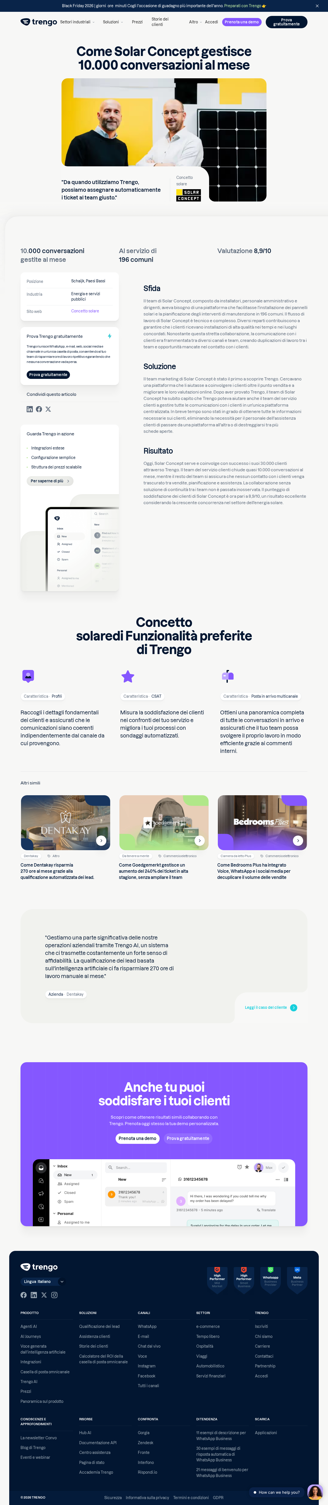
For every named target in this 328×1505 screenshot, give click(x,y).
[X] (44, 1295)
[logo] (38, 22)
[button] (77, 22)
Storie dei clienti (160, 22)
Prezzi (137, 22)
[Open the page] (164, 6)
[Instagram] (54, 1295)
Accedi (211, 22)
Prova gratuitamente (48, 375)
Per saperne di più (47, 481)
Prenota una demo (242, 22)
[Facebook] (23, 1295)
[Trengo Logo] (39, 1267)
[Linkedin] (34, 1295)
